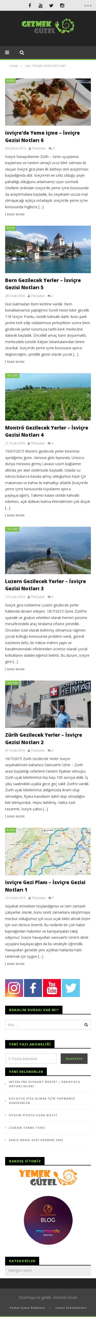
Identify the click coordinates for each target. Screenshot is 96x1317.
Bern (11, 81)
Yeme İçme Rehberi (27, 1308)
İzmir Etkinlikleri (71, 1308)
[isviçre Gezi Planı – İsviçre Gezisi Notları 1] (48, 851)
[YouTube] (40, 5)
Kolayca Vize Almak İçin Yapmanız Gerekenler (42, 1100)
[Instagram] (62, 5)
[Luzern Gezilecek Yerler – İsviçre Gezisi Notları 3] (48, 550)
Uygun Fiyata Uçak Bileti (33, 1115)
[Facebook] (29, 5)
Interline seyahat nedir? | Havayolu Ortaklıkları (44, 1084)
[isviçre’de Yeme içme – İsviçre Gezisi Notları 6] (48, 102)
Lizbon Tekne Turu (27, 1128)
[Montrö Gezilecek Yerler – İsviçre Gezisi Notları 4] (48, 397)
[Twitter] (51, 5)
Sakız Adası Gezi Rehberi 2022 (36, 1140)
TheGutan (39, 148)
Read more (16, 214)
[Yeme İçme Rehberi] (48, 1176)
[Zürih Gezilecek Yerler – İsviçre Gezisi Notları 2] (48, 704)
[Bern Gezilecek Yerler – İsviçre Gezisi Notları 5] (48, 249)
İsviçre (12, 375)
